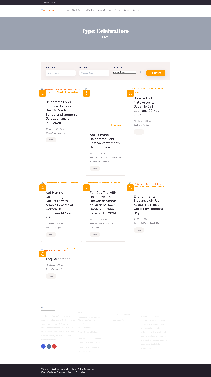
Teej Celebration (58, 259)
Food (76, 92)
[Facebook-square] (43, 346)
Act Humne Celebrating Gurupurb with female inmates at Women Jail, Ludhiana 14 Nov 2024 (59, 205)
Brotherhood (136, 88)
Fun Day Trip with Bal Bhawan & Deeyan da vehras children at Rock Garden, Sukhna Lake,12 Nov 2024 (103, 203)
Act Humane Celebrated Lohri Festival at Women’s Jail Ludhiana (105, 141)
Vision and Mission (86, 328)
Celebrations (50, 92)
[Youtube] (54, 346)
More (51, 140)
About (80, 313)
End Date (83, 67)
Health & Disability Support (89, 338)
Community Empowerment (89, 343)
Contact (136, 10)
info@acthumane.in (51, 2)
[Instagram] (49, 346)
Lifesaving (135, 92)
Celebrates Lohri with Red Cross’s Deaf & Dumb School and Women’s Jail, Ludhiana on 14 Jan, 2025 (61, 112)
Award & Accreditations (88, 332)
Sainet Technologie (78, 372)
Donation (69, 92)
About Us (76, 10)
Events (117, 10)
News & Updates (104, 10)
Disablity (60, 92)
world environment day (156, 186)
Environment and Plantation (90, 347)
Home (66, 10)
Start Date (50, 67)
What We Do (89, 10)
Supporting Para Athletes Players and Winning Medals (89, 320)
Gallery (126, 10)
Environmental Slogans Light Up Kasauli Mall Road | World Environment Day (148, 204)
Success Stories (85, 352)
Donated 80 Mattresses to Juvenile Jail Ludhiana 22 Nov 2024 (146, 106)
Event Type (118, 67)
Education (115, 183)
